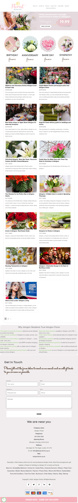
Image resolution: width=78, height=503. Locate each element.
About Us (9, 468)
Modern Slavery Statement (24, 471)
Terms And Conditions (16, 474)
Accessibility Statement (20, 468)
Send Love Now (45, 26)
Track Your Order (29, 474)
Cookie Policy (39, 468)
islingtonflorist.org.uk (39, 456)
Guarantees (10, 471)
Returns (55, 474)
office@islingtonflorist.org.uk (41, 451)
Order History (48, 474)
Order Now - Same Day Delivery (41, 499)
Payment (35, 471)
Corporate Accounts (51, 468)
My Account (39, 474)
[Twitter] (34, 484)
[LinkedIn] (44, 484)
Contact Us (31, 468)
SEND (39, 414)
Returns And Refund (51, 8)
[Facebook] (28, 484)
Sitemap (65, 474)
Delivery (60, 468)
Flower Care (67, 468)
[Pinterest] (49, 484)
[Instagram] (39, 484)
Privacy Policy (43, 471)
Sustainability (66, 471)
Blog (60, 474)
